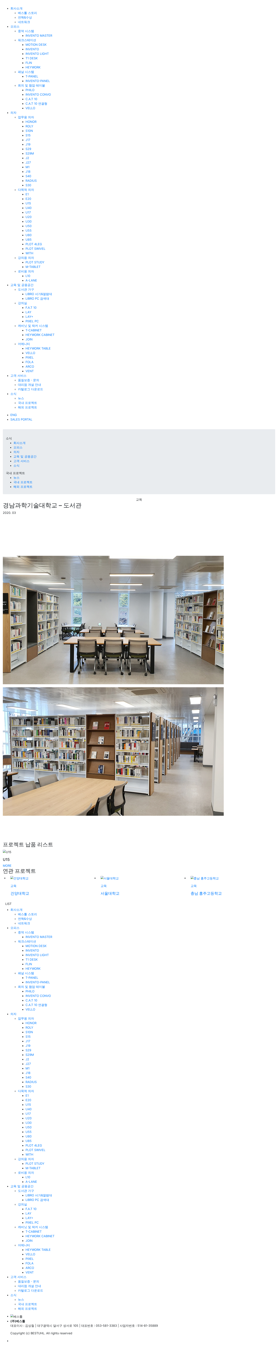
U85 (29, 239)
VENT (30, 371)
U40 (29, 208)
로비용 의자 (26, 271)
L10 (28, 276)
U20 (29, 217)
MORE (7, 865)
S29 (28, 149)
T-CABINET (34, 330)
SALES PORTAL (21, 419)
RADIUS (31, 180)
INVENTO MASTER (39, 35)
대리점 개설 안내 (29, 385)
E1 (27, 194)
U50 (29, 226)
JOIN (29, 339)
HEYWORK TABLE (38, 348)
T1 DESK (32, 58)
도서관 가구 (26, 289)
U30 (29, 221)
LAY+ (29, 317)
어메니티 (24, 344)
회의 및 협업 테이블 (31, 85)
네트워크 (24, 22)
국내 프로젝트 (27, 403)
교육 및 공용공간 (21, 285)
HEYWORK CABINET (40, 335)
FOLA (29, 362)
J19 (28, 144)
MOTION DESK (36, 44)
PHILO (30, 90)
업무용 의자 (26, 117)
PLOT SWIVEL (35, 248)
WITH (29, 253)
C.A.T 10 (31, 99)
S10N (29, 131)
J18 (28, 171)
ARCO (30, 366)
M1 (28, 167)
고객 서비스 (18, 375)
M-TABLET (33, 267)
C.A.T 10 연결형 (36, 103)
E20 (28, 199)
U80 (29, 235)
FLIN (29, 63)
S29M (30, 153)
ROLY (29, 126)
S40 (28, 176)
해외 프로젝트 (27, 407)
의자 (13, 112)
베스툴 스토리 (27, 13)
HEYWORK (33, 67)
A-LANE (31, 280)
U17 (28, 212)
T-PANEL (32, 76)
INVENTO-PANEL (38, 81)
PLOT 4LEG (34, 244)
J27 (28, 162)
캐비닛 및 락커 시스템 (33, 326)
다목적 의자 (26, 190)
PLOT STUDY (35, 262)
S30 (28, 185)
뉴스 (21, 398)
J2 (27, 158)
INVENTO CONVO (38, 94)
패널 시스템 (26, 72)
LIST (8, 904)
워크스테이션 (27, 40)
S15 (28, 135)
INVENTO (32, 49)
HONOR (31, 122)
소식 (13, 394)
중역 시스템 (26, 31)
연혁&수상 (25, 17)
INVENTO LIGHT (37, 54)
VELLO (30, 108)
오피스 (14, 26)
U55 (29, 230)
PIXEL (30, 357)
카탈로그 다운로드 (30, 389)
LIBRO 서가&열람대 (39, 294)
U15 (28, 203)
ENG (13, 415)
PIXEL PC (32, 321)
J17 (28, 140)
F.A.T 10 (31, 307)
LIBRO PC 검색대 (37, 298)
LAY (28, 312)
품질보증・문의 (28, 380)
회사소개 (16, 8)
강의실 (22, 303)
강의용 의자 (26, 258)
